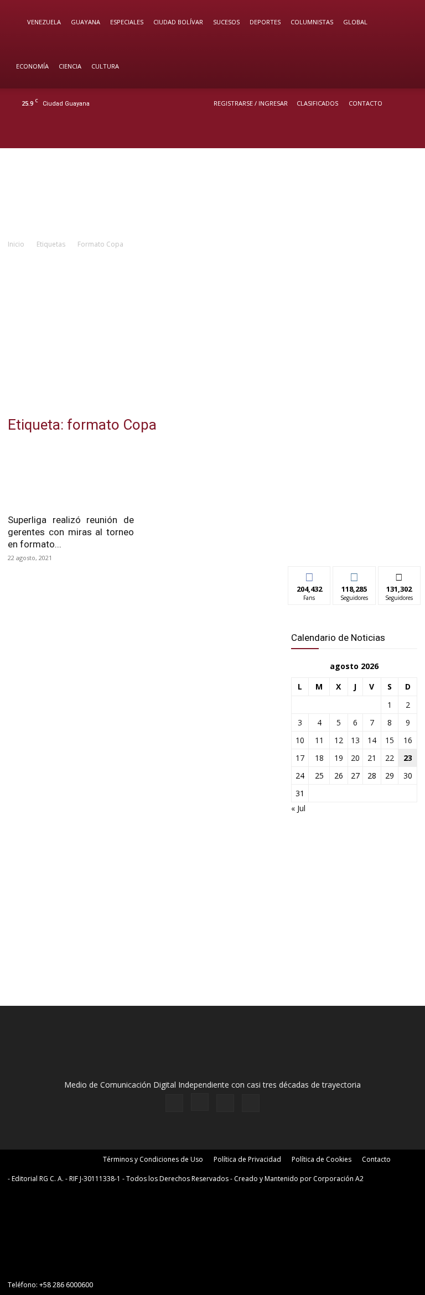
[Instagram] (369, 133)
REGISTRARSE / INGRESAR (251, 103)
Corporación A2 (338, 1178)
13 (355, 740)
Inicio (16, 244)
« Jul (298, 808)
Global (355, 22)
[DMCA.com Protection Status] (91, 1265)
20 (355, 758)
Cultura (105, 66)
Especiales (126, 22)
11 (319, 740)
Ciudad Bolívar (178, 22)
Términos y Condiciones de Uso (153, 1159)
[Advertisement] (212, 333)
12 (338, 740)
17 (300, 758)
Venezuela (44, 22)
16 (407, 740)
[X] (387, 133)
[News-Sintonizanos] (354, 539)
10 (300, 740)
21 (371, 758)
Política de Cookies (321, 1159)
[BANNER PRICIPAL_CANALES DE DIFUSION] (212, 193)
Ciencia (70, 66)
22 (389, 758)
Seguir (354, 575)
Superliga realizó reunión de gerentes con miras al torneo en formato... (71, 532)
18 (319, 758)
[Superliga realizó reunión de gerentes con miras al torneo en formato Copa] (71, 476)
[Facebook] (351, 133)
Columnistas (312, 22)
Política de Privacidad (247, 1159)
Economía (32, 66)
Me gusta (309, 575)
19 (338, 758)
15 (389, 740)
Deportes (265, 22)
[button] (400, 22)
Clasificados (317, 103)
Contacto (365, 103)
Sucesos (226, 22)
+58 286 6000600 (66, 1284)
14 (371, 740)
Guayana (85, 22)
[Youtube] (405, 133)
